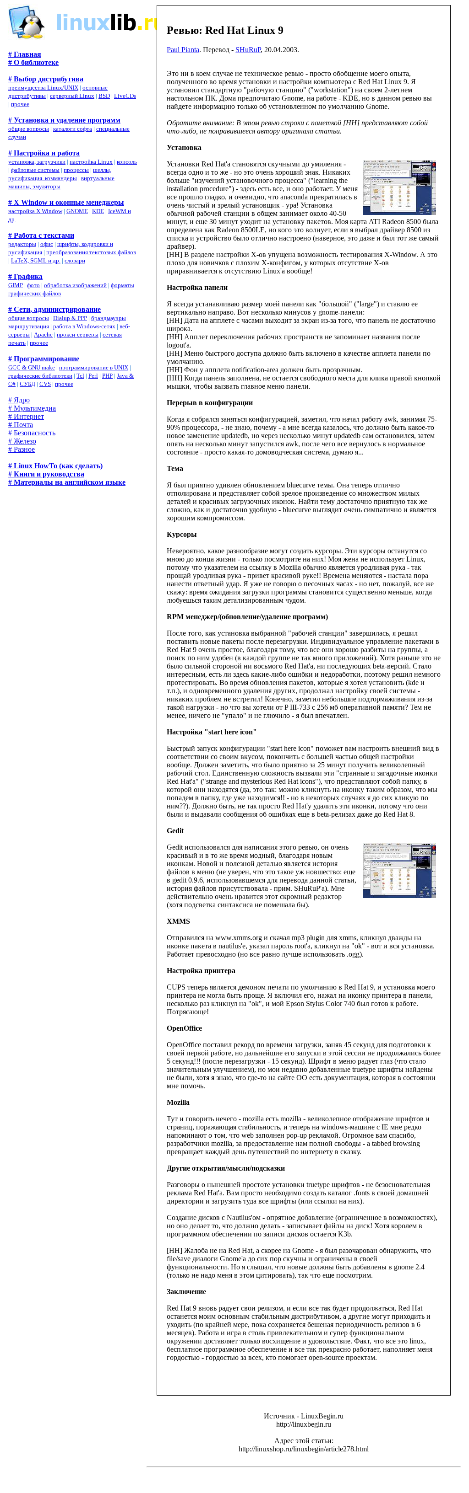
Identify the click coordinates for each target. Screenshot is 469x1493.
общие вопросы (28, 128)
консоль (127, 161)
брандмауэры (108, 318)
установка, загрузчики (36, 161)
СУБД (27, 383)
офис (46, 244)
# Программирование (43, 359)
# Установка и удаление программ (64, 120)
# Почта (20, 424)
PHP (107, 375)
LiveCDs (125, 95)
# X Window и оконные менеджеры (66, 202)
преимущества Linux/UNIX (43, 87)
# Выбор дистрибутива (45, 79)
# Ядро (19, 400)
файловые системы (35, 169)
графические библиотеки (40, 375)
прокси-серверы (77, 334)
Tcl (80, 375)
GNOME (77, 211)
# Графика (25, 276)
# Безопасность (31, 433)
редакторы (22, 244)
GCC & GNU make (31, 367)
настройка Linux (91, 161)
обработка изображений (75, 285)
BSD (104, 95)
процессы (76, 169)
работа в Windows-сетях (84, 326)
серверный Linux (72, 95)
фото (33, 285)
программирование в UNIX (93, 367)
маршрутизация (28, 326)
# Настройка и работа (44, 153)
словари (75, 260)
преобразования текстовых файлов (91, 252)
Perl (93, 375)
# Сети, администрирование (54, 309)
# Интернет (26, 416)
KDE (98, 211)
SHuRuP (248, 50)
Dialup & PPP (70, 318)
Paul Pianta (183, 50)
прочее (20, 104)
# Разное (21, 449)
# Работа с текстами (41, 235)
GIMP (15, 285)
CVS (45, 383)
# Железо (22, 441)
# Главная (24, 54)
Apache (43, 334)
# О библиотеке (33, 62)
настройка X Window (35, 211)
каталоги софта (72, 128)
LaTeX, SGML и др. (35, 260)
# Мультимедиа (32, 408)
